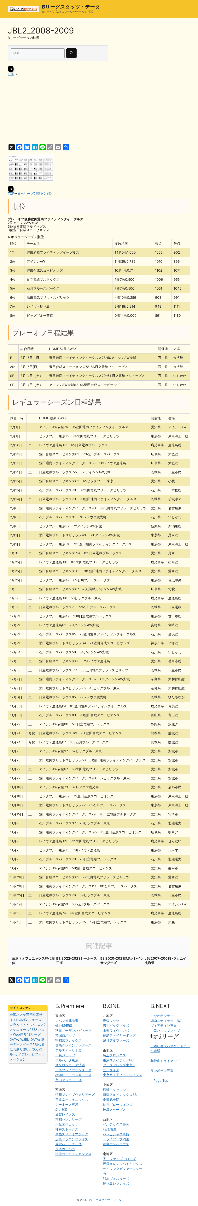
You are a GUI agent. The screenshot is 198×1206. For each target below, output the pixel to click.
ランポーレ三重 (161, 1071)
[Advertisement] (99, 110)
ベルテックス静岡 (116, 1124)
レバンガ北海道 (66, 1021)
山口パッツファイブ (165, 1031)
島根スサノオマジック (71, 1134)
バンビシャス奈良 (116, 1134)
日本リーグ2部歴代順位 (34, 194)
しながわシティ (161, 1016)
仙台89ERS (63, 1026)
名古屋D (61, 1110)
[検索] (71, 53)
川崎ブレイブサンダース (73, 1070)
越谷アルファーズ (116, 1040)
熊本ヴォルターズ (116, 1179)
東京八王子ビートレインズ (122, 1075)
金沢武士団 (111, 1100)
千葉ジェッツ (65, 1055)
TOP (11, 74)
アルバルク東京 (66, 1060)
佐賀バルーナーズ (68, 1144)
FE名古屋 (110, 1129)
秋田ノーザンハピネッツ (73, 1031)
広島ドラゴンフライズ (71, 1139)
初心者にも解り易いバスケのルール (27, 1049)
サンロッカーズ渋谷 (70, 1065)
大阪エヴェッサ (66, 1124)
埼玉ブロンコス (114, 1055)
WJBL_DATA (29, 1039)
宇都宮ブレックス (68, 1040)
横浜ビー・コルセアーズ (73, 1075)
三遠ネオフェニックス (71, 1100)
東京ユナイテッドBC (118, 1060)
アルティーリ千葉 (68, 1050)
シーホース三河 (66, 1105)
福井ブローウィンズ (117, 1105)
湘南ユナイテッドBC (165, 1021)
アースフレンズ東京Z (119, 1065)
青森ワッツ (111, 1021)
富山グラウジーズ (68, 1080)
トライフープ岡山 (116, 1139)
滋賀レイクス (65, 1114)
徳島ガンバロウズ (116, 1144)
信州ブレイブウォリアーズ (75, 1095)
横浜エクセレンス (116, 1090)
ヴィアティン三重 (163, 1026)
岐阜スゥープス (114, 1110)
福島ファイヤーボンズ (119, 1035)
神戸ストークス (66, 1129)
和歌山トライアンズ (165, 1061)
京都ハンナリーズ (68, 1119)
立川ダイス (111, 1070)
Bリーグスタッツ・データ (71, 7)
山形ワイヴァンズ (116, 1031)
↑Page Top (159, 1080)
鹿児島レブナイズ (116, 1183)
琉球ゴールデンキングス (73, 1154)
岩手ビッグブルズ (116, 1026)
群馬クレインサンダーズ (73, 1045)
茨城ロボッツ (65, 1035)
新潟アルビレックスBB (120, 1095)
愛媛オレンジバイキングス (122, 1164)
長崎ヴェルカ (65, 1149)
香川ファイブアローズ (119, 1159)
